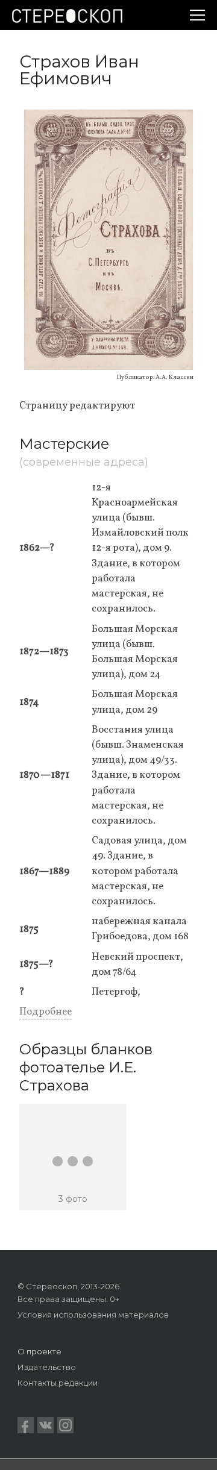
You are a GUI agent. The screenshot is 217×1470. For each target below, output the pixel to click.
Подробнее (45, 1012)
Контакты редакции (57, 1382)
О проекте (39, 1351)
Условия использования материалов (93, 1314)
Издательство (46, 1367)
